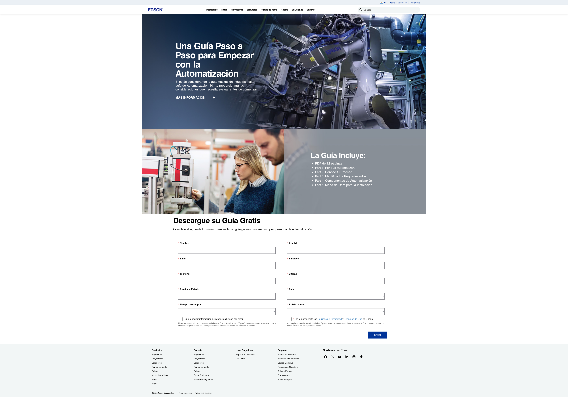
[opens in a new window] (361, 356)
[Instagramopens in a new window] (354, 356)
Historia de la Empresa (288, 358)
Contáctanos (283, 375)
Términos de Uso (185, 393)
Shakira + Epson (285, 379)
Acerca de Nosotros (287, 354)
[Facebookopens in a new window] (325, 356)
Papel (154, 383)
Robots (155, 371)
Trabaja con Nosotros (288, 367)
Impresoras (157, 354)
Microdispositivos (160, 375)
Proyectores (157, 358)
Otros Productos (201, 375)
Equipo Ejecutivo (285, 363)
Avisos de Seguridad (203, 379)
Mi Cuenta (240, 358)
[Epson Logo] (155, 10)
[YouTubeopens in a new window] (339, 356)
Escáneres (157, 363)
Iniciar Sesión (415, 3)
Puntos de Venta (159, 367)
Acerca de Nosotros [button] (397, 3)
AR (385, 3)
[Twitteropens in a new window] (332, 356)
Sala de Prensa (285, 371)
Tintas (155, 379)
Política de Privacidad (203, 393)
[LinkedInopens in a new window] (347, 356)
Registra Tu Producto (245, 354)
